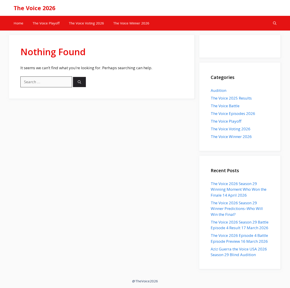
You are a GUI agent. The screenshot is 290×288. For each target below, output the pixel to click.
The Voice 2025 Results (231, 98)
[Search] (79, 82)
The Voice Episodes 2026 (233, 113)
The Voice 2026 (34, 8)
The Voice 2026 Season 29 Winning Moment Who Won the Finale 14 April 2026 (238, 189)
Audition (218, 90)
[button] (274, 23)
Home (18, 23)
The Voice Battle (225, 105)
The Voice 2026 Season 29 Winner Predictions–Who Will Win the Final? (237, 208)
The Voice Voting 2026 (86, 23)
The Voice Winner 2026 (131, 23)
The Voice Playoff (46, 23)
